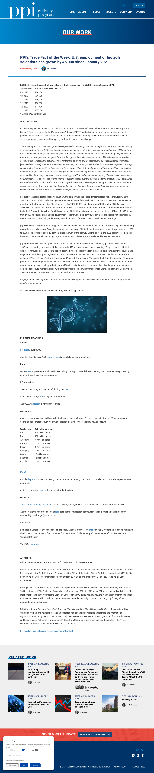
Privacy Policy (120, 767)
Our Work (126, 11)
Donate (139, 5)
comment (34, 544)
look (42, 396)
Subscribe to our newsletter (95, 735)
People (96, 11)
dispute (31, 479)
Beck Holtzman (132, 705)
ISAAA (23, 472)
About (82, 11)
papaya (42, 490)
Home (71, 11)
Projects (110, 11)
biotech (37, 404)
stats (29, 371)
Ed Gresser (52, 69)
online (92, 529)
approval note (53, 357)
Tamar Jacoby (89, 687)
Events (140, 11)
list (66, 389)
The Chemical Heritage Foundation (36, 504)
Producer (24, 350)
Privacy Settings (137, 767)
